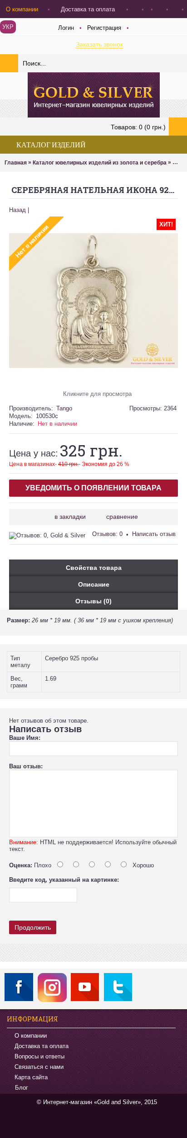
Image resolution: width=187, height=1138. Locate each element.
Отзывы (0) (93, 601)
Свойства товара (94, 567)
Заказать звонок (99, 44)
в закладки (70, 516)
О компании (31, 1035)
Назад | (19, 210)
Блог (21, 1088)
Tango (64, 408)
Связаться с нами (39, 1066)
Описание (93, 584)
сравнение (122, 516)
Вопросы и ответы (39, 1056)
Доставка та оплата (42, 1046)
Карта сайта (31, 1077)
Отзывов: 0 (107, 534)
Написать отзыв (154, 534)
